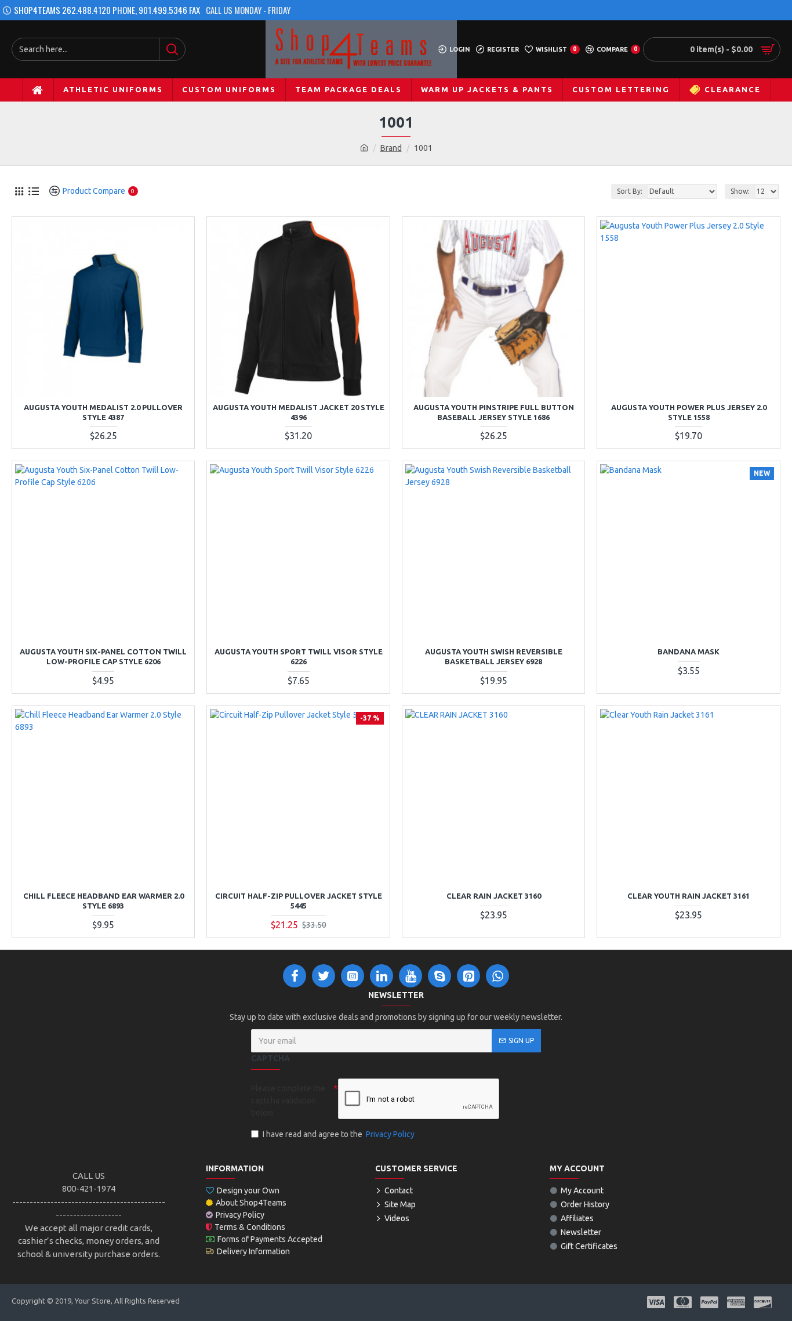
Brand (391, 148)
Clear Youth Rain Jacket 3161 (688, 896)
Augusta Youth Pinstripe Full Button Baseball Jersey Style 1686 (493, 412)
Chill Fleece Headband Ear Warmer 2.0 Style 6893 (103, 901)
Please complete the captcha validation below (288, 1100)
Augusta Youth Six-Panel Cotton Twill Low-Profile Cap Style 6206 (103, 656)
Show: (740, 191)
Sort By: (629, 191)
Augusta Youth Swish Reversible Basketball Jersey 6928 (493, 656)
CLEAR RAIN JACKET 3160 (493, 896)
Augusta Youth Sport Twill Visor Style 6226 (299, 656)
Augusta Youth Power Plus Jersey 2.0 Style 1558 (688, 412)
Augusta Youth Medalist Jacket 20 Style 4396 (298, 412)
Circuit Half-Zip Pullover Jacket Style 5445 (298, 901)
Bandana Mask (688, 651)
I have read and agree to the (339, 1134)
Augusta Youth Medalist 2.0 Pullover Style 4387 (103, 412)
